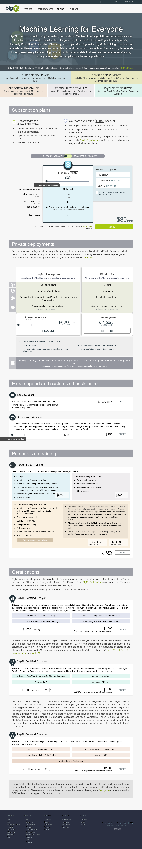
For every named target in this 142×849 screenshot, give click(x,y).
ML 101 (111, 649)
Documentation (31, 824)
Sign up (114, 227)
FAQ (131, 823)
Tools (27, 839)
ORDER (122, 433)
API (27, 819)
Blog (8, 822)
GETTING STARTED (45, 9)
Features (29, 827)
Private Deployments (33, 834)
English (114, 2)
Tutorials (121, 649)
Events (46, 822)
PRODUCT (28, 9)
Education (65, 822)
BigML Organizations (89, 140)
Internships (11, 829)
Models (83, 822)
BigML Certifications (93, 582)
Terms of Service (107, 823)
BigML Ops (29, 822)
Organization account (85, 156)
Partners (47, 827)
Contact (10, 827)
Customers (48, 819)
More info (88, 257)
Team (9, 837)
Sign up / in (129, 2)
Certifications (66, 819)
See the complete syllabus (35, 540)
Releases (29, 837)
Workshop (65, 827)
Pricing (46, 829)
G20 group (104, 790)
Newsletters (48, 824)
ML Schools (66, 824)
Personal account (52, 156)
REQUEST (48, 330)
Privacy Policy (122, 823)
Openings (10, 834)
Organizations (30, 832)
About (9, 819)
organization (88, 226)
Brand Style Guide (13, 824)
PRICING (60, 9)
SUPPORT (74, 9)
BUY (122, 401)
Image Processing (32, 829)
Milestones (11, 832)
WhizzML (36, 653)
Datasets (84, 819)
